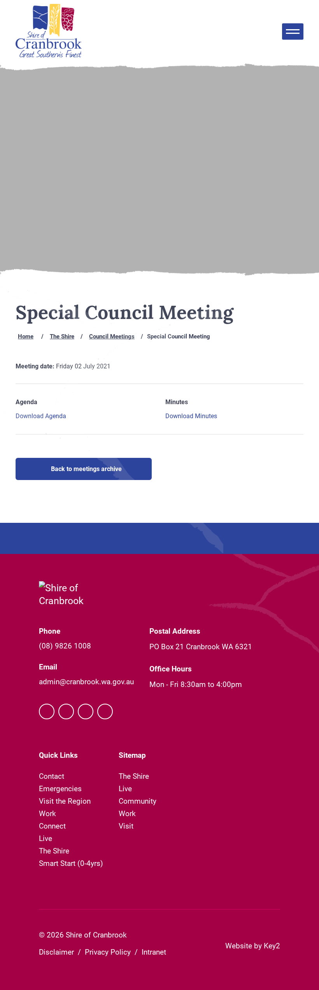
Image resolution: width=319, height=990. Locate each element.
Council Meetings (112, 336)
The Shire (62, 336)
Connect (52, 826)
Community (137, 801)
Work (47, 813)
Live (45, 838)
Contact (51, 776)
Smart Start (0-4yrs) (71, 863)
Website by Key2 (252, 945)
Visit (126, 826)
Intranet (154, 952)
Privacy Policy (108, 952)
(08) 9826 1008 (65, 645)
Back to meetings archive (86, 468)
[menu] (292, 31)
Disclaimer (56, 952)
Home (25, 336)
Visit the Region (65, 801)
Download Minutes (191, 416)
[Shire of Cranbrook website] (49, 31)
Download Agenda (41, 416)
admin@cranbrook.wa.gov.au (86, 681)
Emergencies (60, 788)
